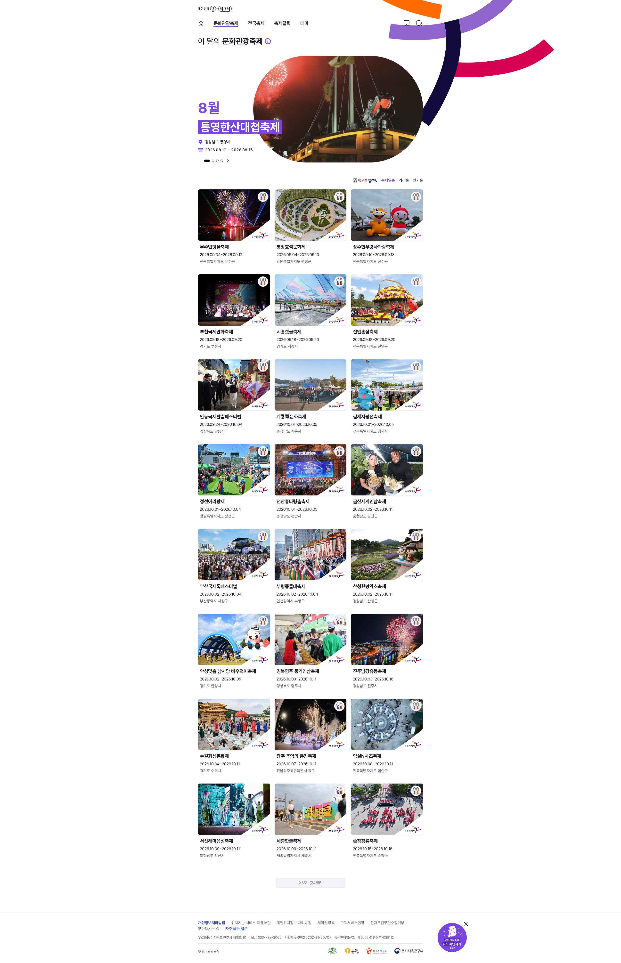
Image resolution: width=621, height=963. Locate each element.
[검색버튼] (419, 23)
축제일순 (388, 180)
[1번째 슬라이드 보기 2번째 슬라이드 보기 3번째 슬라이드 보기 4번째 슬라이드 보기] (213, 161)
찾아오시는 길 (208, 928)
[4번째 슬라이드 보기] (222, 161)
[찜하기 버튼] (406, 23)
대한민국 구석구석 (215, 9)
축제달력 (282, 23)
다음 (228, 160)
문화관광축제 (225, 23)
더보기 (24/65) (310, 883)
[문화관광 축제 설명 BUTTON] (268, 41)
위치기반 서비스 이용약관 (250, 923)
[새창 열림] (332, 953)
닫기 (466, 924)
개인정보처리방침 (211, 923)
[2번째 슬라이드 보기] (213, 161)
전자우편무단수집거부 (387, 923)
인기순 (418, 180)
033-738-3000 (270, 937)
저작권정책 (326, 923)
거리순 (404, 180)
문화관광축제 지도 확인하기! (452, 937)
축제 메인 (201, 23)
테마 (304, 23)
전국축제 (256, 23)
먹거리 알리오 (365, 180)
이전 (199, 160)
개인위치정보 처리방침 (294, 923)
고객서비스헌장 (352, 923)
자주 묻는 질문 (236, 928)
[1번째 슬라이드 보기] (207, 161)
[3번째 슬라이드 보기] (217, 161)
